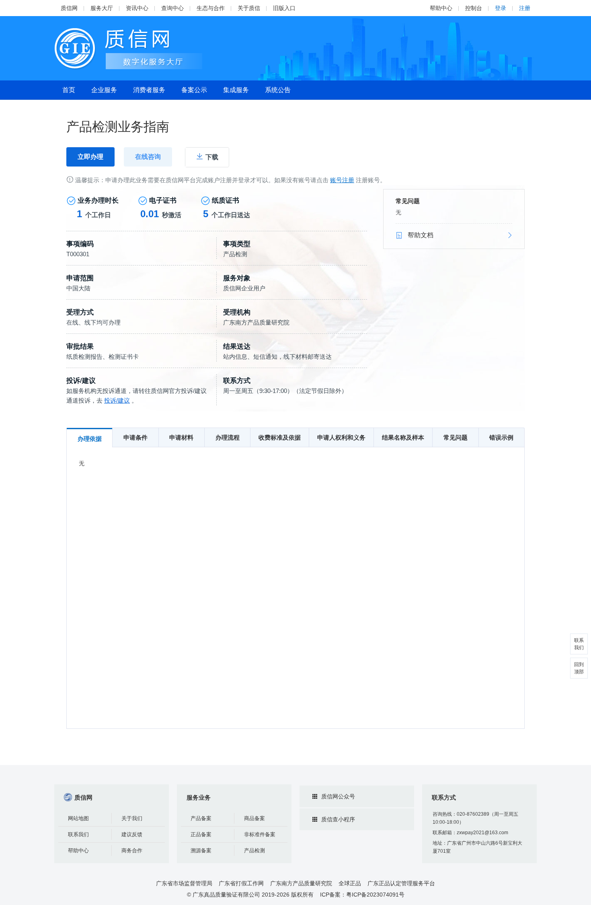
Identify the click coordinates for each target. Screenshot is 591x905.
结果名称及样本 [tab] (403, 437)
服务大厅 (101, 8)
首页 (68, 89)
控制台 (473, 8)
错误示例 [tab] (501, 437)
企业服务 (104, 89)
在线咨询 (148, 156)
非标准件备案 (259, 834)
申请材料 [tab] (181, 437)
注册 (524, 8)
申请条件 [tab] (135, 437)
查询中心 (172, 8)
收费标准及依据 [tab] (280, 437)
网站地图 (78, 818)
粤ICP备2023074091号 (375, 894)
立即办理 (90, 156)
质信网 (69, 8)
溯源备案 (201, 850)
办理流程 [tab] (227, 437)
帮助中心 (441, 8)
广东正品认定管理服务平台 (401, 883)
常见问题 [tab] (455, 437)
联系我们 (78, 834)
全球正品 (350, 883)
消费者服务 (149, 89)
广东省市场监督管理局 (184, 883)
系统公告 (278, 89)
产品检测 (254, 850)
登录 (500, 8)
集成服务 (236, 89)
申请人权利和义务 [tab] (341, 437)
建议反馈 (131, 834)
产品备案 (201, 818)
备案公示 (194, 89)
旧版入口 (284, 8)
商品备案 (254, 818)
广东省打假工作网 (241, 883)
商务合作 (131, 850)
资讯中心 (137, 8)
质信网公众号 (338, 796)
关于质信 (249, 8)
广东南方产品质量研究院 (301, 883)
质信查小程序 (338, 819)
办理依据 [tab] (90, 438)
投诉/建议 (117, 400)
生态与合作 (211, 8)
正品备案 (201, 834)
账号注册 (342, 180)
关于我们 (131, 818)
